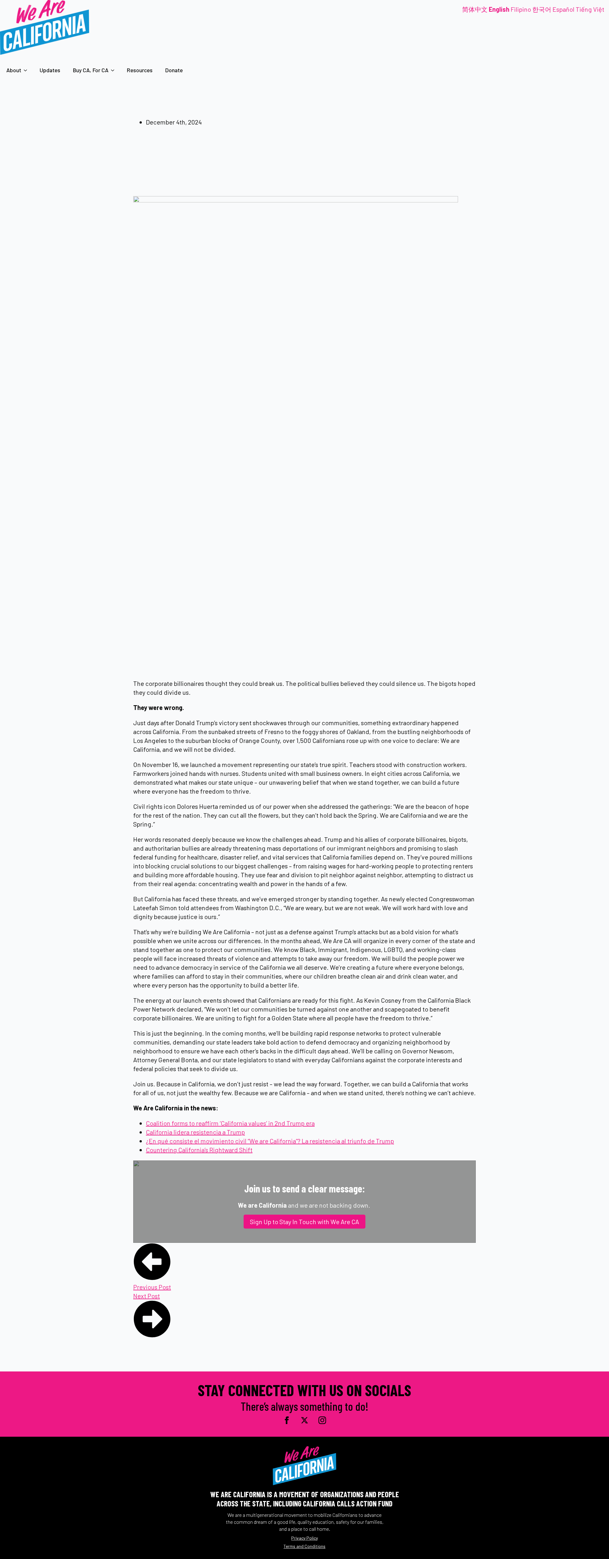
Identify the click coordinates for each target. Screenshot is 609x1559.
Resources (140, 70)
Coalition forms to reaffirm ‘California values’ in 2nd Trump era (230, 1123)
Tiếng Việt (590, 9)
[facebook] (287, 1420)
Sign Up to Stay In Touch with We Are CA (304, 1221)
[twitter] (304, 1420)
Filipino (521, 9)
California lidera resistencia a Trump (195, 1132)
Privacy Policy (304, 1538)
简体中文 (475, 9)
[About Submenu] (27, 70)
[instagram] (322, 1420)
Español (563, 9)
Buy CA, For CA (90, 70)
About (13, 70)
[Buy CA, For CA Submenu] (114, 70)
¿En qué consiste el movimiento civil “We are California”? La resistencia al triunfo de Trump (270, 1141)
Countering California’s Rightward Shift (199, 1149)
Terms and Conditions (304, 1546)
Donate (174, 70)
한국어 (541, 9)
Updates (50, 70)
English (499, 9)
